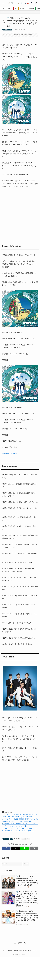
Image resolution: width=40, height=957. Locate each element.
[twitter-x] (15, 943)
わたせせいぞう (25, 839)
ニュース (6, 29)
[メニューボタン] (3, 3)
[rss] (21, 943)
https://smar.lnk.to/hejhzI (10, 453)
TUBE (18, 839)
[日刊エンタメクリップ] (20, 3)
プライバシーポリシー (31, 951)
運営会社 (10, 951)
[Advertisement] (20, 215)
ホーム (5, 951)
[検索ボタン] (36, 3)
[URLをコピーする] (34, 848)
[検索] (25, 943)
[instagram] (18, 943)
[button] (6, 848)
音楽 (11, 29)
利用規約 (21, 951)
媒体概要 (16, 951)
